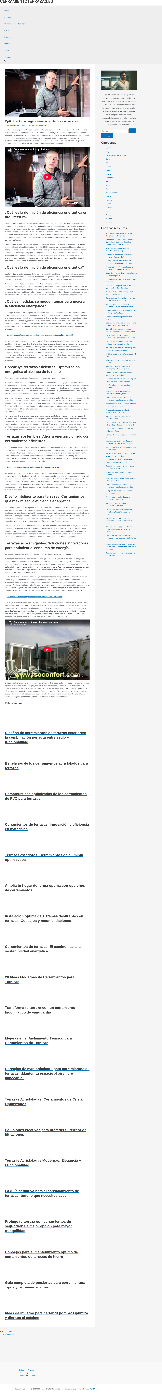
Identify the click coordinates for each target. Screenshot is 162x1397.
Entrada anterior (7, 1331)
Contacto (7, 57)
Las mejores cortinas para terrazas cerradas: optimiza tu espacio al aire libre (120, 511)
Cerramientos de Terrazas (14, 24)
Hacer (108, 181)
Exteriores (8, 37)
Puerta (108, 196)
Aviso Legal (24, 1373)
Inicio (6, 11)
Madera (7, 44)
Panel (108, 189)
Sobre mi (7, 50)
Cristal (6, 30)
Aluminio (7, 17)
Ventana (109, 219)
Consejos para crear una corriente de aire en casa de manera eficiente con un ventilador (121, 546)
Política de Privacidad (27, 1370)
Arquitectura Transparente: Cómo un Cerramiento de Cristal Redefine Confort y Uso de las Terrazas (120, 242)
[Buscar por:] (118, 131)
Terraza (109, 204)
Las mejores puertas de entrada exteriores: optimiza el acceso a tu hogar (119, 520)
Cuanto (108, 170)
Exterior (109, 174)
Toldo (108, 211)
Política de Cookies (27, 1375)
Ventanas (109, 223)
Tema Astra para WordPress (87, 1389)
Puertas (109, 200)
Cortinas (109, 163)
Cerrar (108, 159)
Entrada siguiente (8, 1334)
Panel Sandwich (112, 193)
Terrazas (109, 208)
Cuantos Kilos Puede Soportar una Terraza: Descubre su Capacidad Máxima (119, 529)
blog (107, 152)
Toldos (108, 215)
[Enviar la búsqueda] (132, 130)
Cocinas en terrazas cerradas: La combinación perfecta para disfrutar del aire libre (121, 538)
